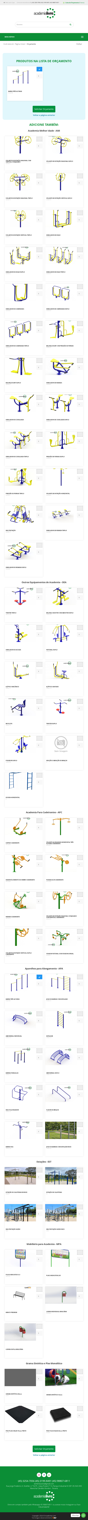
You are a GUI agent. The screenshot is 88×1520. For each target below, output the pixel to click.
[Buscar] (70, 24)
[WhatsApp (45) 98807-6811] (49, 1474)
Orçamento (74, 2)
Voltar (79, 43)
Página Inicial (20, 44)
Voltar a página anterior (44, 115)
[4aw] (54, 1518)
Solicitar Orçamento (44, 109)
